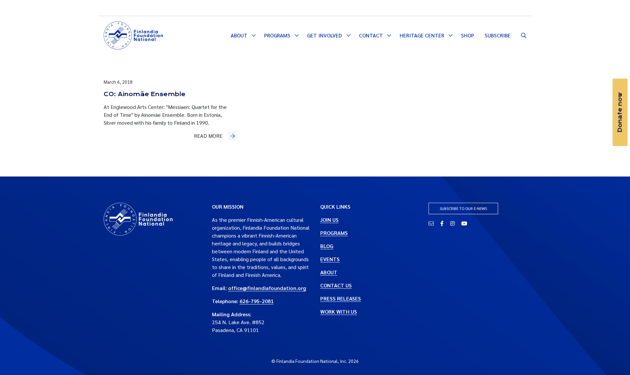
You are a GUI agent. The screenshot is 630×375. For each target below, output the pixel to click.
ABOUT (328, 272)
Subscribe (498, 35)
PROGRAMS (334, 232)
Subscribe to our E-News (463, 208)
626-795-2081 (257, 301)
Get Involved (324, 35)
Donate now (620, 112)
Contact (371, 35)
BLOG (326, 245)
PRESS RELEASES (340, 298)
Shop (467, 35)
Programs (277, 35)
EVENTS (330, 259)
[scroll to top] (615, 360)
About (239, 35)
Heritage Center (422, 35)
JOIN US (329, 219)
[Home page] (133, 34)
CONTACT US (336, 285)
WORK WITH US (338, 311)
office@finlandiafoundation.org (267, 287)
